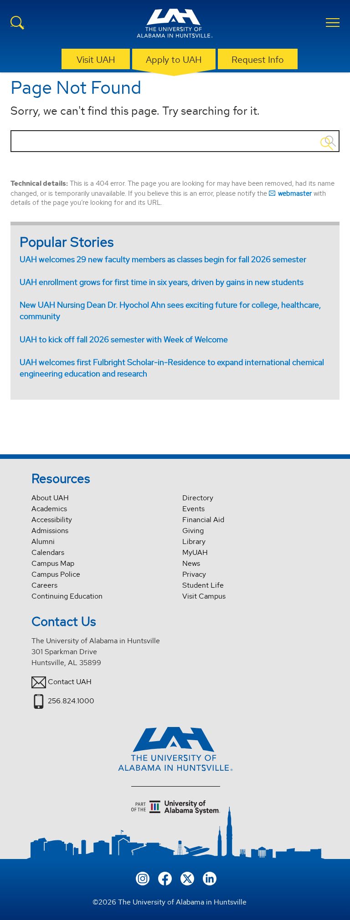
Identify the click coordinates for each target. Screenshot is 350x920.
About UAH (50, 498)
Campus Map (52, 563)
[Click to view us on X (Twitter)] (187, 878)
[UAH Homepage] (175, 24)
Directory (197, 498)
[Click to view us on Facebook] (165, 878)
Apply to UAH (174, 60)
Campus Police (55, 574)
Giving (193, 530)
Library (194, 541)
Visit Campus (204, 596)
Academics (49, 508)
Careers (44, 585)
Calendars (47, 552)
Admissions (49, 530)
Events (193, 508)
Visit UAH (96, 60)
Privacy (194, 574)
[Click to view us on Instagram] (142, 878)
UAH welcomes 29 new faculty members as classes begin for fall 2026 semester (163, 259)
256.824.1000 (71, 701)
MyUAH (195, 552)
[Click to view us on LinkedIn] (209, 878)
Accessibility (51, 519)
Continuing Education (67, 596)
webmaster (295, 193)
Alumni (43, 541)
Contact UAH (70, 681)
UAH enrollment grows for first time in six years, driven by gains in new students (162, 282)
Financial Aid (203, 519)
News (191, 563)
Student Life (203, 585)
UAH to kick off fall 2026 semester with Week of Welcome (124, 339)
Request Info (258, 60)
